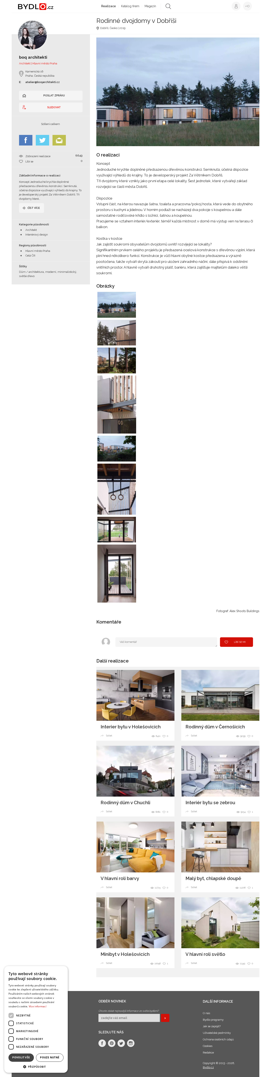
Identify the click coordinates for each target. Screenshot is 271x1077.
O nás (206, 1013)
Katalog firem (130, 6)
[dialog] (36, 1019)
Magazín (150, 6)
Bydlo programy (213, 1019)
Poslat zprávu (54, 95)
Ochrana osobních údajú (218, 1039)
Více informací (37, 1006)
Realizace (108, 6)
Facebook (25, 140)
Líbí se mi (240, 641)
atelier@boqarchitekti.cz (42, 82)
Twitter (42, 140)
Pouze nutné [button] (49, 1057)
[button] (36, 1067)
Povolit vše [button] (21, 1057)
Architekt (31, 229)
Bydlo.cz (208, 1067)
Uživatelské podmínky (217, 1032)
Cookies (207, 1046)
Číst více (34, 208)
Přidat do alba (129, 312)
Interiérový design (36, 234)
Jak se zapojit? (212, 1026)
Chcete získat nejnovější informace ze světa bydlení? (128, 1010)
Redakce (208, 1052)
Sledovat (54, 107)
